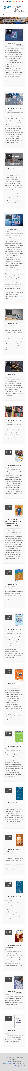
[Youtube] (18, 1066)
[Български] (10, 1)
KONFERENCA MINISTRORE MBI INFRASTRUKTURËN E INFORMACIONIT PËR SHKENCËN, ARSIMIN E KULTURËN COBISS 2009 (14, 524)
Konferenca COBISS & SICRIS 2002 (12, 850)
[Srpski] (16, 1)
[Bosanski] (13, 1)
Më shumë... (19, 44)
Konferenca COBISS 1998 (14, 1031)
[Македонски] (22, 1)
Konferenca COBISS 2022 (14, 169)
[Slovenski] (3, 1)
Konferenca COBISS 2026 (14, 44)
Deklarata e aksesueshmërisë (14, 1061)
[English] (6, 1)
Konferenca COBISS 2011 (14, 465)
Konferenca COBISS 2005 (14, 684)
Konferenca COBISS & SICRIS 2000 (12, 946)
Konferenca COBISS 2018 (14, 323)
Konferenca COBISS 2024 (14, 108)
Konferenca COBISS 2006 (14, 629)
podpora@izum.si (8, 1063)
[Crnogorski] (19, 1)
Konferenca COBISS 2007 (14, 584)
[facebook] (15, 1065)
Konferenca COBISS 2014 (14, 420)
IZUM (7, 1057)
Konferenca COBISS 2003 (14, 803)
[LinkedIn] (22, 1065)
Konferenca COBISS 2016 (14, 375)
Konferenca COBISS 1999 (14, 992)
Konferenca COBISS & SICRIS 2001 (12, 897)
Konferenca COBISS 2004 (14, 746)
